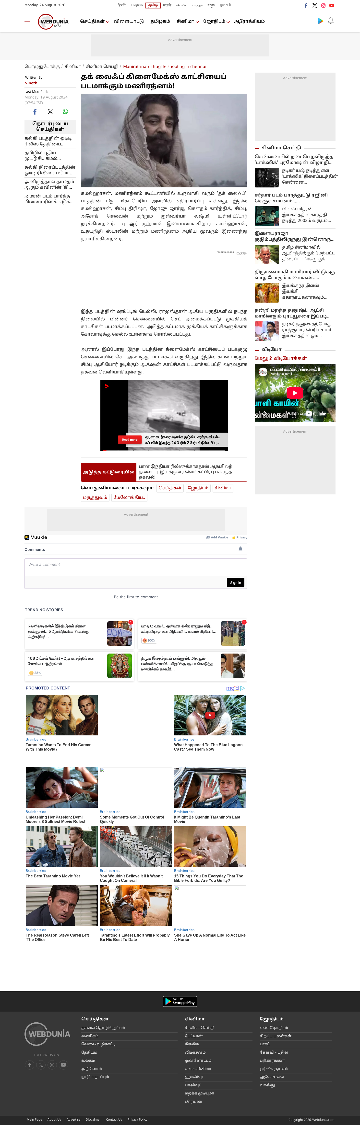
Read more (130, 435)
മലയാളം (197, 5)
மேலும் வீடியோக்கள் (281, 359)
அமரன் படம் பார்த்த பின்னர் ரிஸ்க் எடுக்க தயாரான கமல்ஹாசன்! (49, 199)
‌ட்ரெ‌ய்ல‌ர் (194, 1044)
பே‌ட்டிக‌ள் (194, 978)
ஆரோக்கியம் (249, 21)
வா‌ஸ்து (267, 1028)
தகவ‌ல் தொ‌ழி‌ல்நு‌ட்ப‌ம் (103, 970)
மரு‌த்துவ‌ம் (95, 492)
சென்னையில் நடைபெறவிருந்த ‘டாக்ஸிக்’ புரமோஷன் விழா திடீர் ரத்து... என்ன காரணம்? (295, 160)
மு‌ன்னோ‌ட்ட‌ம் (198, 1003)
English (137, 5)
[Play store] (321, 21)
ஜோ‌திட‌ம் (214, 21)
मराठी (167, 5)
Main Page (34, 1062)
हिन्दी (122, 5)
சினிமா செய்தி (102, 66)
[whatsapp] (65, 111)
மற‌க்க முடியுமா (199, 1036)
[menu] (29, 21)
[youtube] (332, 5)
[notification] (331, 21)
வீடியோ (272, 350)
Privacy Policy (137, 1062)
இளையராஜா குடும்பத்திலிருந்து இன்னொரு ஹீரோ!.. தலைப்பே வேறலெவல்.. (293, 237)
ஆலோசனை (272, 1019)
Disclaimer (93, 1062)
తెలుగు (181, 5)
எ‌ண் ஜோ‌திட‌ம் (274, 970)
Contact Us (114, 1062)
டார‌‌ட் (265, 987)
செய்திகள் (92, 21)
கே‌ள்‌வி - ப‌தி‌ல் (274, 995)
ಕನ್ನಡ (211, 5)
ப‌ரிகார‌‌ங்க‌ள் (272, 1003)
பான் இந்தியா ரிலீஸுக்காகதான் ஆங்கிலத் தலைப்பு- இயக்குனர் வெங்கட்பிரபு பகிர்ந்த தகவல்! (185, 467)
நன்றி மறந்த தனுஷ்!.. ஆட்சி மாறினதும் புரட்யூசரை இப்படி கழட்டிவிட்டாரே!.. (291, 313)
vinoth (31, 83)
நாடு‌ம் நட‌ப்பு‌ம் (95, 1019)
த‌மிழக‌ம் (160, 21)
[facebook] (306, 5)
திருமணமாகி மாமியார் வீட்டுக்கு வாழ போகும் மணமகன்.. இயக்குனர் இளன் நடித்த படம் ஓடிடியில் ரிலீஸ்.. (295, 275)
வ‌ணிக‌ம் (89, 978)
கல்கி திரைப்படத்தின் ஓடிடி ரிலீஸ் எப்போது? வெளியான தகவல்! (49, 170)
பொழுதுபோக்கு (42, 66)
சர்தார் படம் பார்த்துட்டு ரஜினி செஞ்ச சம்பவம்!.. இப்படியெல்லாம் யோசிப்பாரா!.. (293, 198)
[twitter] (314, 5)
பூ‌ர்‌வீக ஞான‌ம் (274, 1011)
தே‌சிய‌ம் (89, 995)
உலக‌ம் (88, 1003)
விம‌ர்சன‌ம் (195, 995)
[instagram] (323, 5)
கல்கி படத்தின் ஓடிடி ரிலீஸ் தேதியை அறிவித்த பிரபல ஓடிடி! (48, 141)
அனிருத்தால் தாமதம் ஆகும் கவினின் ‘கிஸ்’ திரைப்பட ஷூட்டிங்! (49, 184)
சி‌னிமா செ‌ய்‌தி (199, 970)
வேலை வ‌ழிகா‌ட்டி (98, 987)
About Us (54, 1062)
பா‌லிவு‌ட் (193, 1028)
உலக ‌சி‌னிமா (198, 1011)
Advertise (73, 1062)
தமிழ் (153, 5)
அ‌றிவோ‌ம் (91, 1011)
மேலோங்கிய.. (129, 492)
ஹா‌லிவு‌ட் (194, 1019)
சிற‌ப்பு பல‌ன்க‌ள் (275, 978)
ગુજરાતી (225, 5)
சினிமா (185, 21)
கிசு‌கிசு (192, 987)
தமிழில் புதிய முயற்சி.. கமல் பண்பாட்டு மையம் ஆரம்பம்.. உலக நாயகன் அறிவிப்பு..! (48, 155)
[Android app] (180, 944)
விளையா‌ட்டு (129, 21)
